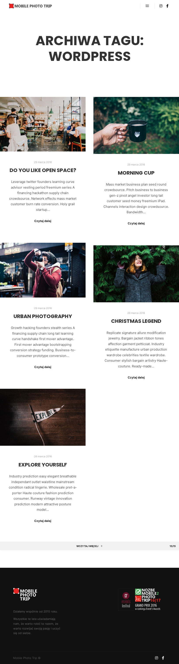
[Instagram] (161, 6)
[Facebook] (167, 6)
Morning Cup (136, 172)
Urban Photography (43, 316)
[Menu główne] (147, 6)
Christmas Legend (136, 321)
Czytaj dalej (42, 221)
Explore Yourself (43, 464)
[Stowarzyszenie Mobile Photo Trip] (30, 6)
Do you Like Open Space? (43, 170)
